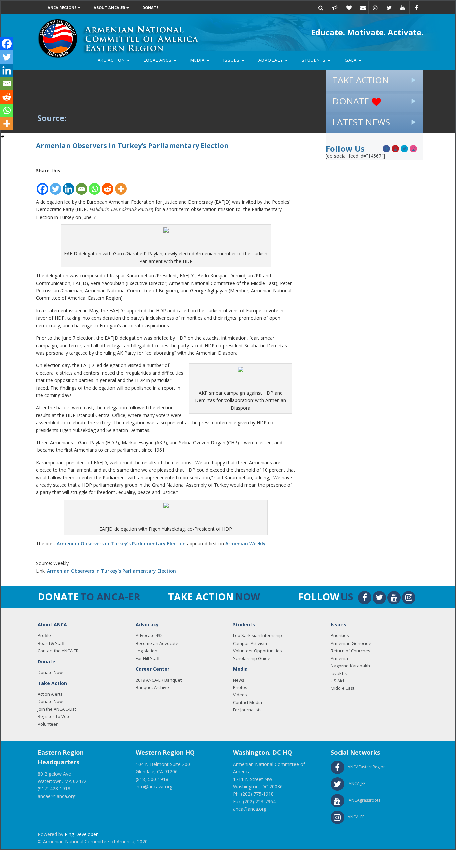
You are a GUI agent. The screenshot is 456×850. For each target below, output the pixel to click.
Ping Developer (81, 834)
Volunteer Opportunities (257, 651)
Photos (240, 687)
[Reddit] (107, 184)
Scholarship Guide (251, 658)
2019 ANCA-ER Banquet (159, 680)
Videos (240, 695)
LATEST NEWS (361, 122)
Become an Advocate (157, 643)
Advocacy (271, 60)
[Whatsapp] (94, 184)
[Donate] (349, 7)
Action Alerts (50, 694)
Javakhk (339, 673)
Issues (232, 60)
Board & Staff (51, 643)
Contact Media (247, 702)
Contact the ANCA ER (58, 651)
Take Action (110, 60)
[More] (121, 184)
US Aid (337, 681)
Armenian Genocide (351, 643)
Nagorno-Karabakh (350, 666)
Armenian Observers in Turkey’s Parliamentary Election (121, 543)
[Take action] (334, 7)
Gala (351, 60)
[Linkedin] (68, 184)
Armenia (339, 658)
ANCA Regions (63, 7)
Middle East (342, 688)
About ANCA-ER (110, 7)
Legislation (146, 651)
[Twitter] (55, 184)
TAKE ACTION (360, 80)
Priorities (340, 635)
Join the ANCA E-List (57, 709)
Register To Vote (54, 716)
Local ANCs (158, 60)
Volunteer (48, 724)
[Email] (363, 7)
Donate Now (50, 672)
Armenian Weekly (245, 543)
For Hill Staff (148, 658)
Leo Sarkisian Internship (257, 635)
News (238, 680)
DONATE (351, 101)
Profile (44, 635)
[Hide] (2, 136)
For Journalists (247, 710)
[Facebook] (42, 184)
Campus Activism (250, 643)
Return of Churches (350, 651)
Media (198, 60)
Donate (150, 7)
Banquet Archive (152, 687)
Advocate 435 (149, 635)
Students (314, 60)
